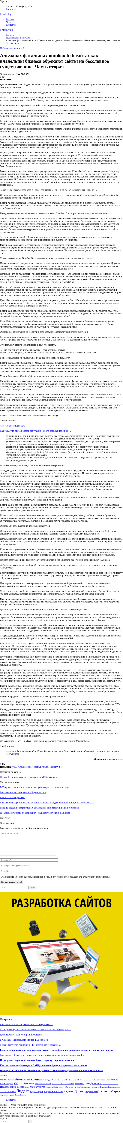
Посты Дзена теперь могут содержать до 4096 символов (28, 777)
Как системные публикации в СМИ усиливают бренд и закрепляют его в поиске (43, 1065)
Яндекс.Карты (92, 1092)
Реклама (104, 1087)
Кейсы (20, 1086)
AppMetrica (56, 1080)
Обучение (69, 1087)
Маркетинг (36, 1086)
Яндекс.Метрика (7, 1095)
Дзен (86, 1083)
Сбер (2, 1092)
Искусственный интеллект (108, 1084)
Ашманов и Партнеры (60, 1084)
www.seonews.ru (114, 759)
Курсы (26, 1087)
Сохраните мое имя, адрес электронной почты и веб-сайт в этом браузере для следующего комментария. (56, 876)
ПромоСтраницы (82, 1087)
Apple (49, 1080)
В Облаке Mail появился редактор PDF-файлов (24, 1039)
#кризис (11, 1080)
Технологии (10, 1091)
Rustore (114, 1079)
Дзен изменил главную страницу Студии (21, 1034)
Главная (10, 19)
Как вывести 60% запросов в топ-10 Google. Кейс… (26, 1024)
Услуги (9, 22)
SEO (2, 1083)
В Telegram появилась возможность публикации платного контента (34, 787)
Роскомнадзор (114, 1087)
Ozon (108, 1080)
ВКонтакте (79, 1084)
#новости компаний (30, 1079)
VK (16, 1083)
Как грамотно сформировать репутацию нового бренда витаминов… (35, 431)
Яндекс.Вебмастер (53, 1091)
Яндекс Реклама (20, 1095)
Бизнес (71, 1084)
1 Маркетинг (6, 30)
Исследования (8, 1086)
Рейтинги (95, 1087)
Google (73, 1079)
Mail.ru (94, 1080)
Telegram (9, 1084)
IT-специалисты (85, 1080)
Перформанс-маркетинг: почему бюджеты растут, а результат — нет (37, 1060)
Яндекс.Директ (74, 1091)
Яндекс (23, 1090)
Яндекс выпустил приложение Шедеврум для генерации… (30, 1045)
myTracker (101, 1080)
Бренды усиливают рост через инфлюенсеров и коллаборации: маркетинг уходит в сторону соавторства (56, 1050)
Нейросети (58, 1087)
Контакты (11, 9)
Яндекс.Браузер (36, 1092)
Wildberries (40, 1083)
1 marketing (5, 14)
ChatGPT (64, 1080)
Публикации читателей (12, 48)
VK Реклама (26, 1083)
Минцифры (48, 1087)
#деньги (3, 1080)
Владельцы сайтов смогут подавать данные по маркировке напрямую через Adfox (42, 1055)
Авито (48, 1083)
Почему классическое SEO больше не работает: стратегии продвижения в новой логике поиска (51, 1070)
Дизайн (94, 1083)
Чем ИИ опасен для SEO (12, 425)
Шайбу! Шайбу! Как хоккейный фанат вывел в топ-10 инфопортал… (35, 1029)
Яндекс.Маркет (110, 1091)
